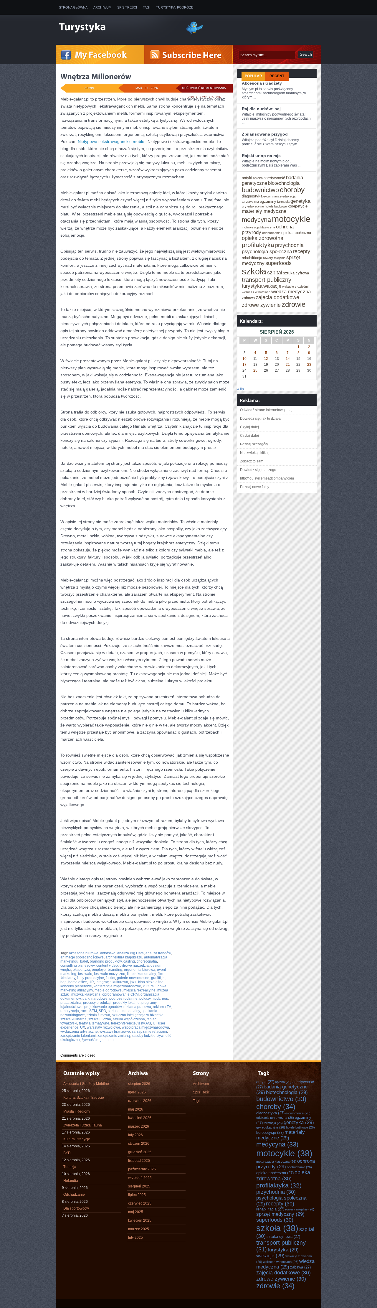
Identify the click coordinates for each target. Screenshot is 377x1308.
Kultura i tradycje (76, 1139)
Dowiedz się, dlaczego (258, 470)
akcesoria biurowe (83, 953)
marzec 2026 (138, 1126)
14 (288, 359)
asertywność (274, 178)
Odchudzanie (74, 1194)
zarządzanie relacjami (149, 1031)
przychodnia (289, 245)
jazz (133, 982)
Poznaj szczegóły (254, 444)
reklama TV (162, 1007)
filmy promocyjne (90, 978)
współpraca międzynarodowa (145, 1027)
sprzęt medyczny (280, 1214)
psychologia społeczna (267, 251)
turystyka (252, 286)
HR (91, 982)
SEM (93, 1011)
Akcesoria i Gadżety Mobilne (86, 1084)
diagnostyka (252, 196)
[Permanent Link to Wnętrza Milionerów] (95, 76)
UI (154, 1023)
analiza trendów (158, 953)
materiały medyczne (264, 211)
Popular (253, 76)
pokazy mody (149, 998)
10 (244, 359)
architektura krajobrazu (123, 957)
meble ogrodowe (108, 990)
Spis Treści (127, 7)
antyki (247, 178)
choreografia (147, 961)
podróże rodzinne (123, 998)
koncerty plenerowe (76, 986)
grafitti (156, 978)
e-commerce (272, 196)
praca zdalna (70, 1003)
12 (266, 359)
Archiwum (102, 7)
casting (129, 961)
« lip (240, 389)
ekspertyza (81, 970)
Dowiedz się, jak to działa (260, 418)
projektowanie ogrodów (103, 1007)
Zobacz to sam (251, 461)
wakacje (272, 286)
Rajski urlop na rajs (261, 155)
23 (309, 365)
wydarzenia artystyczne (79, 1031)
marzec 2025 (138, 1229)
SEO (102, 1011)
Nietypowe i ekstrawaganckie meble (111, 141)
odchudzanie (271, 233)
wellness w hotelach (256, 292)
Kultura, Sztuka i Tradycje (83, 1098)
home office (77, 982)
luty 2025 (135, 1237)
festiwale (85, 974)
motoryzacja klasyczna (258, 227)
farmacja (283, 201)
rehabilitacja (252, 258)
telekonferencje (123, 1023)
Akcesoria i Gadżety (262, 83)
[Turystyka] (118, 27)
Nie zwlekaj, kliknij (254, 453)
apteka (258, 178)
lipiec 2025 (137, 1195)
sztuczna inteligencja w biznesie (137, 1015)
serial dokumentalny (124, 1011)
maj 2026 (135, 1109)
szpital (274, 273)
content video (107, 965)
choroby (292, 190)
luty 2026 (135, 1135)
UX (82, 1027)
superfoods (278, 263)
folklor (110, 978)
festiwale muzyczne (109, 974)
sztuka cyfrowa (296, 273)
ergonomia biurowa (139, 970)
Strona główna (73, 7)
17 (244, 365)
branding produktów (106, 961)
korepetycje (297, 206)
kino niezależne (150, 982)
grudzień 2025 (139, 1152)
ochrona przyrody (285, 1163)
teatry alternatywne (94, 1023)
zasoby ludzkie (144, 1036)
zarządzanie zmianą (113, 1036)
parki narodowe (95, 998)
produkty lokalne (126, 1003)
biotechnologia (284, 183)
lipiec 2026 (137, 1092)
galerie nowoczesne (133, 978)
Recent (276, 76)
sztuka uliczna (99, 1019)
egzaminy (268, 201)
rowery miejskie (274, 258)
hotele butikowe (276, 206)
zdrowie (293, 304)
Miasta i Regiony (76, 1111)
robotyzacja (69, 1011)
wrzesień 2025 (140, 1178)
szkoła (254, 271)
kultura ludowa (154, 986)
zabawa (248, 298)
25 (255, 370)
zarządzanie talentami (78, 1036)
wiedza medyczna (291, 291)
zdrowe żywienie (261, 305)
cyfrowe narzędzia (134, 965)
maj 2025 (135, 1212)
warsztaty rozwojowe (103, 1027)
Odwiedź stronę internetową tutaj (266, 410)
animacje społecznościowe (82, 957)
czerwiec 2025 (139, 1203)
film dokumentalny (141, 974)
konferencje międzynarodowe (117, 986)
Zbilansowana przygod (265, 134)
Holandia (70, 1181)
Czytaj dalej (249, 427)
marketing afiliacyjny (76, 990)
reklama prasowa (137, 1007)
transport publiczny (266, 279)
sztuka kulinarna (73, 1019)
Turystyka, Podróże (174, 7)
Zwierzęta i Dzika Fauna (82, 1125)
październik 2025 (142, 1169)
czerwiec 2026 (139, 1101)
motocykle (291, 219)
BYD (67, 1153)
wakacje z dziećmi (295, 286)
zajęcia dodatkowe (277, 297)
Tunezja (69, 1167)
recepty (301, 251)
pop (165, 998)
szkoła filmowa (98, 1015)
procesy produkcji (97, 1003)
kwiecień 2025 (139, 1220)
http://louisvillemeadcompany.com (267, 478)
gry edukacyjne (253, 206)
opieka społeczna (296, 232)
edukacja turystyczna (275, 1117)
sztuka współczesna (129, 1019)
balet (84, 961)
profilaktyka (258, 244)
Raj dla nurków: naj (261, 108)
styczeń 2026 (138, 1143)
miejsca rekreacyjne (139, 990)
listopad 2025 (139, 1161)
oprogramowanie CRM (120, 994)
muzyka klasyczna (85, 994)
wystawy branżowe (115, 1031)
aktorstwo (107, 953)
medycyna (256, 219)
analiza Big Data (130, 953)
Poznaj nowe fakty (254, 487)
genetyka (300, 201)
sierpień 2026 (139, 1084)
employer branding (107, 970)
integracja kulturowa (112, 982)
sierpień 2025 (139, 1186)
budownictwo (260, 190)
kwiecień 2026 (139, 1118)
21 (288, 365)
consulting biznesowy (77, 965)
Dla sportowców (76, 1208)
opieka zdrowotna (262, 238)
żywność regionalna (98, 1040)
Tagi (146, 7)
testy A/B (144, 1023)
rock (84, 1011)
